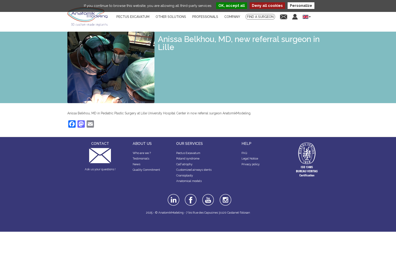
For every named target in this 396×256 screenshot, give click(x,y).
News (136, 164)
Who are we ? (142, 153)
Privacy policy (251, 164)
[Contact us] (283, 16)
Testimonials (141, 158)
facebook (191, 195)
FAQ (244, 153)
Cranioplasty (184, 175)
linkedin (173, 195)
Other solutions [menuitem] (171, 17)
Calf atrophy (184, 164)
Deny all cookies (267, 5)
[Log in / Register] (295, 16)
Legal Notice (250, 158)
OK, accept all (231, 5)
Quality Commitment (146, 169)
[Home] (89, 16)
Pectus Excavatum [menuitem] (132, 17)
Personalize (301, 5)
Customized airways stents (194, 169)
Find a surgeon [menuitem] (260, 17)
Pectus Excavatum (188, 153)
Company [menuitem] (232, 17)
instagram (225, 197)
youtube (207, 195)
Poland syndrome (187, 158)
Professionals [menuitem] (205, 17)
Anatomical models (189, 181)
